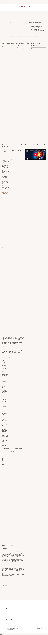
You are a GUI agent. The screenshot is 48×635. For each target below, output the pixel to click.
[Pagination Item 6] (12, 149)
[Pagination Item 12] (21, 149)
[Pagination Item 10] (18, 149)
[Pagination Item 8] (15, 149)
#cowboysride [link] (5, 192)
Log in (7, 608)
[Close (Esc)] (3, 633)
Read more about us (33, 33)
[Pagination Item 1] (4, 149)
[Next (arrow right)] (1, 634)
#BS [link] (6, 191)
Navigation (25, 13)
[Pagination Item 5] (10, 149)
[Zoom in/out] (0, 633)
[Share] (2, 633)
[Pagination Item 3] (7, 149)
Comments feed (9, 615)
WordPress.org (9, 619)
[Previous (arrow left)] (0, 634)
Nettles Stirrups (24, 6)
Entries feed (8, 612)
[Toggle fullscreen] (1, 633)
